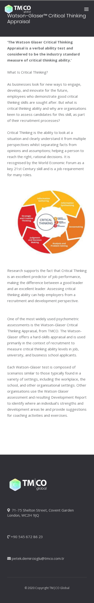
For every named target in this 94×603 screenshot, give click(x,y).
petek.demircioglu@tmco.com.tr (38, 558)
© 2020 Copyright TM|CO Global (47, 588)
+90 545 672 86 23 (27, 536)
